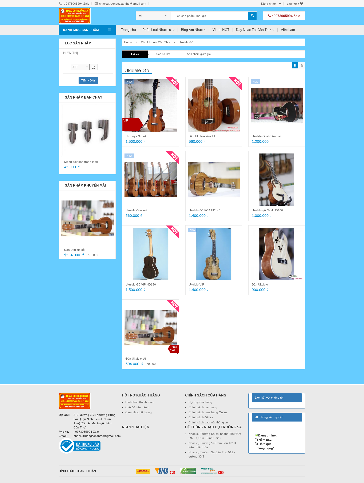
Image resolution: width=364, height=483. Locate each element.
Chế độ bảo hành (137, 407)
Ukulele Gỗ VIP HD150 (141, 284)
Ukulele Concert (136, 210)
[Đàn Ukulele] (277, 254)
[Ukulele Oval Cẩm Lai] (277, 105)
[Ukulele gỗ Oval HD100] (277, 179)
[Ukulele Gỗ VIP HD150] (150, 254)
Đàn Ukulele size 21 (202, 136)
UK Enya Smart (136, 136)
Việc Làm (288, 30)
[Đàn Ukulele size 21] (214, 105)
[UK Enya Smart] (150, 105)
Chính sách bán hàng (203, 407)
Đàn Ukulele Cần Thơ (156, 42)
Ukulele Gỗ (186, 42)
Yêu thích (293, 3)
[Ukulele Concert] (150, 179)
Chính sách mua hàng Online (208, 412)
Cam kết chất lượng (138, 412)
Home (128, 42)
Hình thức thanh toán (139, 402)
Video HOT (221, 30)
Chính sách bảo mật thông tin (208, 422)
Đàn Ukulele (260, 284)
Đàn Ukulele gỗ (74, 249)
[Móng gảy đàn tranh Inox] (87, 130)
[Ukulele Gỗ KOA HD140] (214, 179)
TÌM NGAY (88, 80)
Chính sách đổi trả (201, 417)
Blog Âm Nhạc (192, 30)
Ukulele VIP (196, 284)
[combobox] (153, 14)
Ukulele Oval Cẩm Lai (266, 136)
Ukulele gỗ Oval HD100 (267, 210)
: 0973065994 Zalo (285, 16)
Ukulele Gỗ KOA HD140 (204, 210)
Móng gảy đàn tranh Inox (81, 161)
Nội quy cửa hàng (200, 402)
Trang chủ (128, 30)
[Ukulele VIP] (214, 254)
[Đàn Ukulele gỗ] (87, 218)
